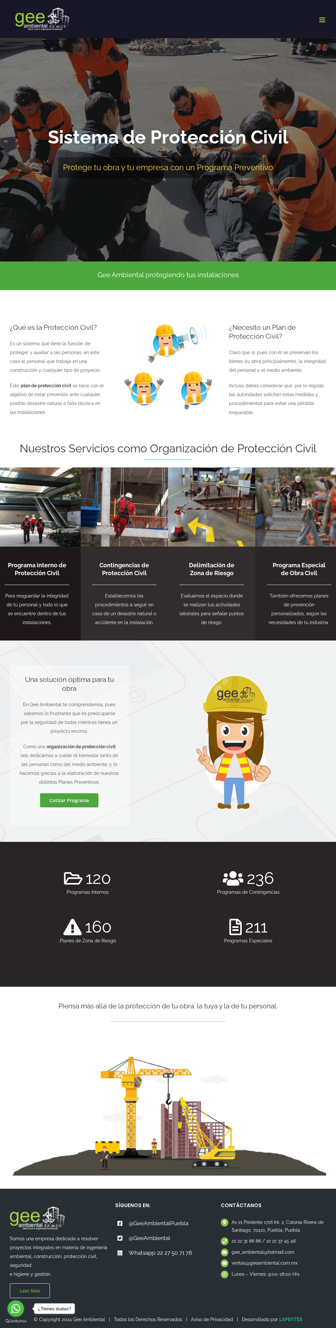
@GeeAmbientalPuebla (158, 1223)
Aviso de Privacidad (212, 1319)
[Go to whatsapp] (16, 1308)
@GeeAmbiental (149, 1238)
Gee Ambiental (89, 1319)
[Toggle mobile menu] (322, 19)
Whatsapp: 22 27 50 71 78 (160, 1252)
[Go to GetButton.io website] (15, 1321)
